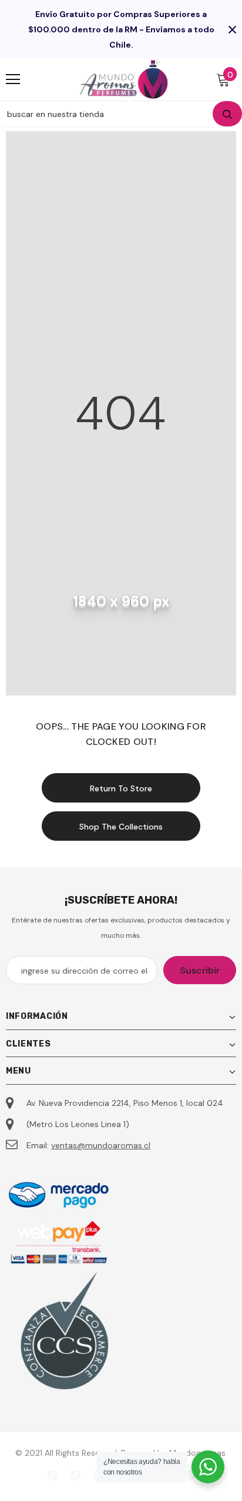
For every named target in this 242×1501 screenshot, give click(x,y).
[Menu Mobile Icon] (13, 79)
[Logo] (124, 79)
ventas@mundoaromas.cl (100, 1145)
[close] (232, 29)
